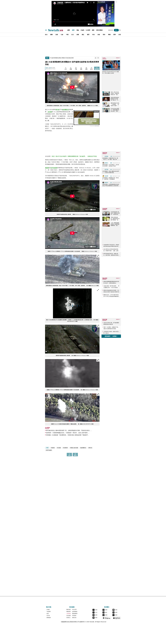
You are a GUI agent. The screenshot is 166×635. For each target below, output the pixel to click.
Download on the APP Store (117, 618)
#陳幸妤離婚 (99, 30)
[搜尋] (120, 30)
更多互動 (48, 607)
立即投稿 (68, 613)
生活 (72, 34)
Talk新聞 (88, 30)
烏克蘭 (50, 111)
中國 (67, 34)
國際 (51, 34)
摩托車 (58, 109)
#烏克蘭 (59, 447)
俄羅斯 (47, 167)
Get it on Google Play (107, 618)
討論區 (82, 30)
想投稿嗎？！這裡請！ (111, 336)
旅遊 (99, 34)
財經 (57, 34)
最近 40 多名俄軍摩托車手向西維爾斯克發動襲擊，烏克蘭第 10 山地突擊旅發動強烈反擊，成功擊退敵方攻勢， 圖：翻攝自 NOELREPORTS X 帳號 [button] (72, 320)
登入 (116, 30)
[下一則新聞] (98, 58)
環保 (104, 34)
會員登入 (68, 617)
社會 (62, 34)
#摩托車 (90, 447)
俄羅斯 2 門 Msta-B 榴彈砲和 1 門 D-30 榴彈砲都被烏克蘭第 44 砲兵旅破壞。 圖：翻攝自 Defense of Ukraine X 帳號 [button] (72, 389)
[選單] (46, 30)
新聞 (73, 30)
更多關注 (106, 607)
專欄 (109, 34)
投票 (48, 613)
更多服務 (72, 607)
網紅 (83, 34)
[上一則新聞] (95, 58)
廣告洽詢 (74, 617)
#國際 (47, 447)
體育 (88, 34)
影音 (120, 34)
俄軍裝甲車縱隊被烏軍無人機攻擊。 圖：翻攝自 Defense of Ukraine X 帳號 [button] (72, 355)
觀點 (78, 30)
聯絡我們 (68, 611)
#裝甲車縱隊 (49, 450)
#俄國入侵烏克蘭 (74, 447)
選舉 (114, 34)
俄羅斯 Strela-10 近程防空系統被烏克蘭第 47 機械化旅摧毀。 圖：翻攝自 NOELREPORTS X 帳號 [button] (72, 424)
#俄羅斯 (53, 447)
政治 (46, 34)
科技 (93, 34)
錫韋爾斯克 (65, 109)
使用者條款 (74, 611)
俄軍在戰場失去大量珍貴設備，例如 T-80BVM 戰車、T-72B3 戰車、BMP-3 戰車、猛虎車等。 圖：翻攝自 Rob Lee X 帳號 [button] (72, 285)
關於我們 (68, 609)
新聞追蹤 (49, 617)
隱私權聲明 (74, 613)
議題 (93, 30)
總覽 (68, 30)
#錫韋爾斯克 (83, 447)
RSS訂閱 (74, 609)
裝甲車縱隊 (54, 167)
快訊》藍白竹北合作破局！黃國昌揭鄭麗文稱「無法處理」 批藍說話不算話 (74, 156)
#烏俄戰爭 (65, 447)
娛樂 (78, 34)
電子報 (48, 615)
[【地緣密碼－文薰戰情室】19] (105, 14)
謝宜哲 (50, 67)
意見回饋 (68, 615)
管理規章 (74, 615)
